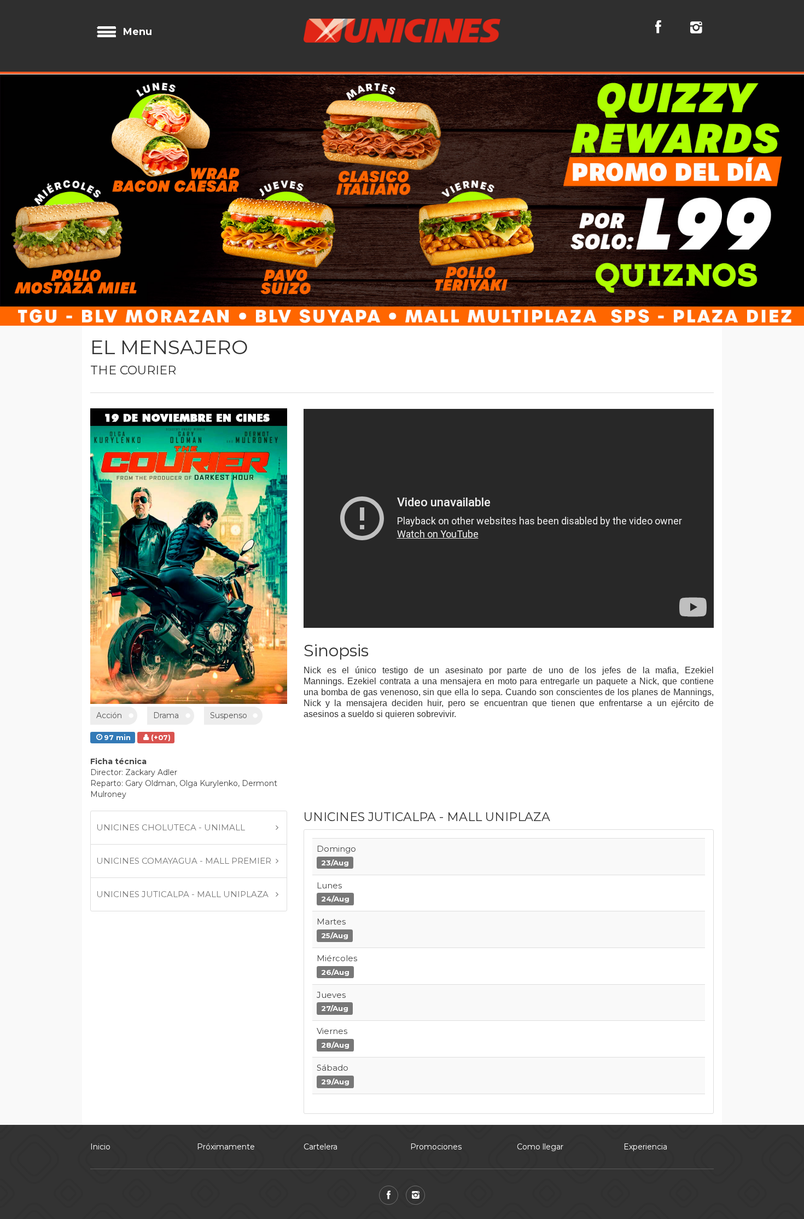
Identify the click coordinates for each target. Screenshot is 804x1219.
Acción (109, 715)
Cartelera (320, 1147)
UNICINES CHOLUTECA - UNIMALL (170, 827)
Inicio (100, 1147)
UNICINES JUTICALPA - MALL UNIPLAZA (182, 894)
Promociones (436, 1147)
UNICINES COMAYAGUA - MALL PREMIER (183, 861)
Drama (166, 715)
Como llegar (540, 1147)
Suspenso (228, 715)
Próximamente (226, 1147)
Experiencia (645, 1147)
